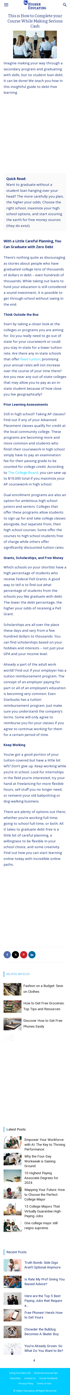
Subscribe (15, 1378)
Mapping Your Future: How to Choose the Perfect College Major (44, 1194)
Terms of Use (44, 1383)
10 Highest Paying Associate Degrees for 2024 (41, 1178)
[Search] (65, 5)
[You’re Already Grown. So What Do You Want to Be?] (13, 1348)
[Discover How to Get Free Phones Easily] (13, 1024)
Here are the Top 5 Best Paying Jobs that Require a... (43, 1301)
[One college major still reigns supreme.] (13, 1226)
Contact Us (30, 1378)
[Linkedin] (32, 954)
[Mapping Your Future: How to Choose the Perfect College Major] (13, 1192)
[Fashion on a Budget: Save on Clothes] (13, 989)
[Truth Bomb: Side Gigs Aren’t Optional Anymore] (13, 1265)
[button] (6, 5)
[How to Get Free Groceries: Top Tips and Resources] (13, 1006)
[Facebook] (7, 954)
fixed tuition (30, 359)
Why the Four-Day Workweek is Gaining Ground (39, 1161)
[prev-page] (6, 1038)
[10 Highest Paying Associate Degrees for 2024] (13, 1176)
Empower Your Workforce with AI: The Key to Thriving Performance (44, 1144)
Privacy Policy (26, 1383)
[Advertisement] (35, 135)
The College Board (23, 472)
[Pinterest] (23, 954)
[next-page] (11, 1038)
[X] (15, 954)
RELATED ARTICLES (18, 974)
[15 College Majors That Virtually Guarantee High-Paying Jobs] (13, 1209)
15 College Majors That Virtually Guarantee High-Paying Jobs (43, 1211)
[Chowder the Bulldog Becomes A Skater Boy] (13, 1332)
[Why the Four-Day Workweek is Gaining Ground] (13, 1159)
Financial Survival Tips (46, 1373)
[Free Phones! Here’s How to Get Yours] (13, 1315)
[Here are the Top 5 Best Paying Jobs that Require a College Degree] (13, 1298)
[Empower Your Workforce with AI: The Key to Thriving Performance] (13, 1142)
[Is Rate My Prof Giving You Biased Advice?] (13, 1282)
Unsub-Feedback (48, 1378)
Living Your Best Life (20, 1373)
